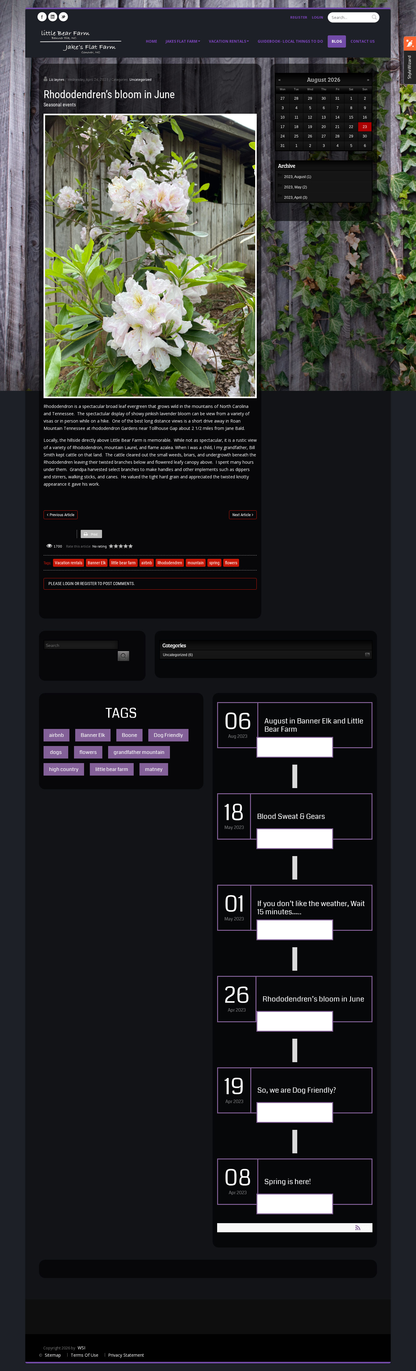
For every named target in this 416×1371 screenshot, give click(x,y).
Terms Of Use (84, 1355)
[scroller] (405, 1363)
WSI (81, 1348)
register (88, 583)
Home (151, 41)
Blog (337, 41)
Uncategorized (140, 79)
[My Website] (80, 41)
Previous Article (62, 514)
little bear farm (123, 562)
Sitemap (53, 1355)
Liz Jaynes (56, 79)
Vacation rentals (68, 562)
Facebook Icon (42, 16)
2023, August (297, 177)
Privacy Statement (126, 1355)
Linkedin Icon (52, 16)
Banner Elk (97, 562)
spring (214, 562)
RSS (367, 655)
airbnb (146, 562)
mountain (196, 562)
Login (317, 17)
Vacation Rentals (227, 41)
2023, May (295, 187)
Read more (295, 747)
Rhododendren (169, 562)
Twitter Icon (63, 16)
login (68, 583)
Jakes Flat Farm (181, 41)
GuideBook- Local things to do (290, 41)
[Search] (123, 656)
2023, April (295, 197)
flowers (231, 562)
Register (298, 17)
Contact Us (363, 41)
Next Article (241, 514)
